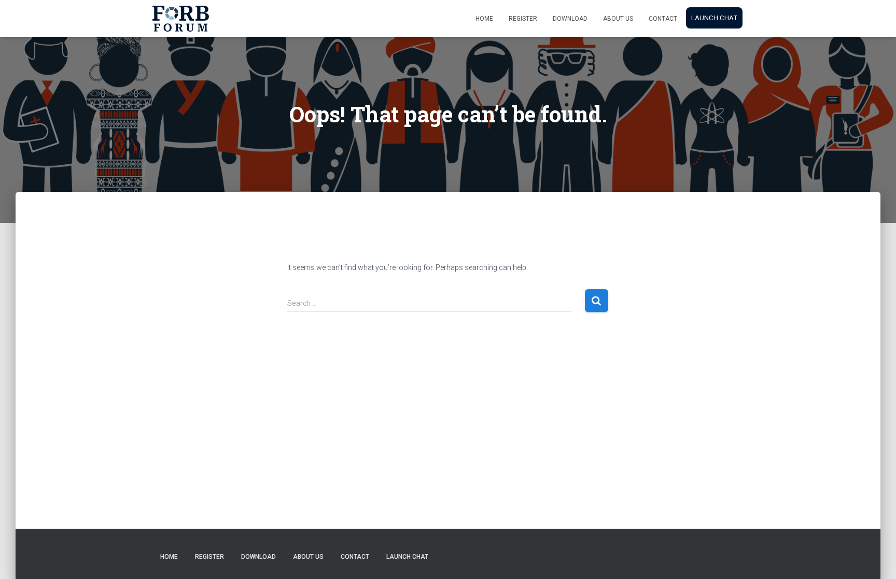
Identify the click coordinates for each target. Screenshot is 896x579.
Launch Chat (714, 18)
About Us (618, 18)
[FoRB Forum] (181, 19)
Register (523, 18)
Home (484, 18)
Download (570, 18)
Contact (663, 18)
